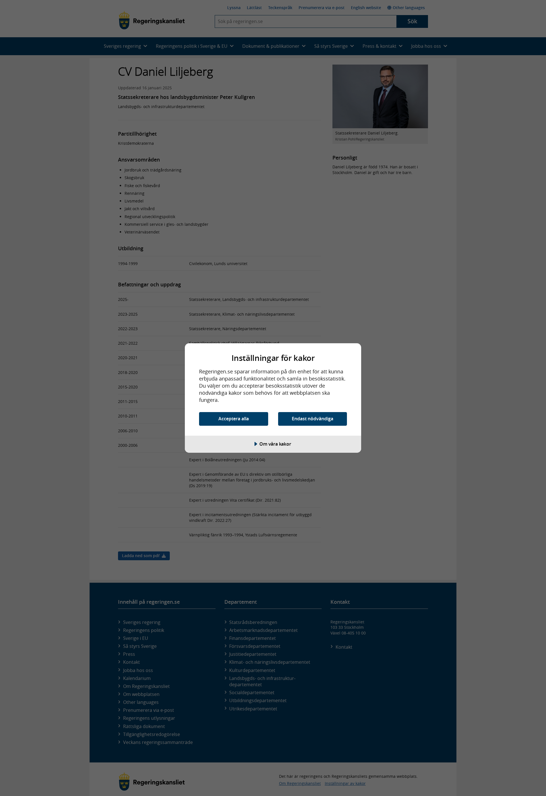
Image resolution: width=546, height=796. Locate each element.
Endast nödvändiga (312, 418)
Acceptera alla (233, 418)
